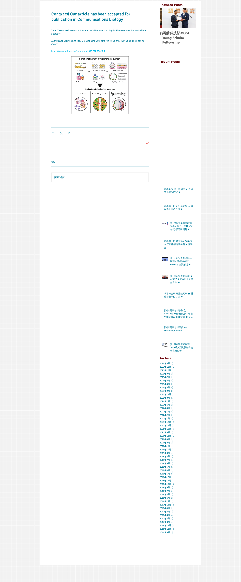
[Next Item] (190, 18)
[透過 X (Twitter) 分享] (60, 132)
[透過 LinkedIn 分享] (68, 132)
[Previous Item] (164, 18)
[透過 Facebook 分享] (52, 132)
